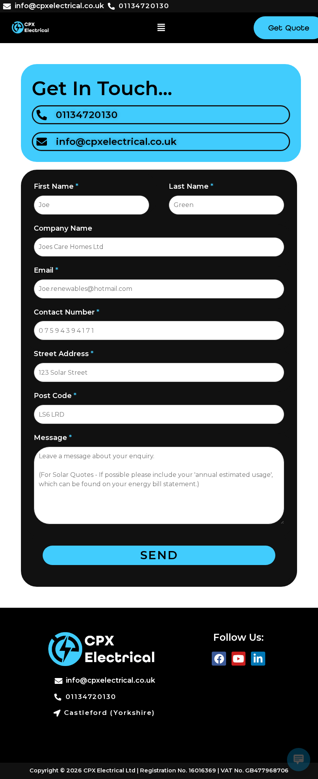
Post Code (55, 395)
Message (53, 437)
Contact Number (66, 312)
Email (46, 270)
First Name (56, 186)
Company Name (63, 228)
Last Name (191, 186)
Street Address (63, 354)
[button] (161, 27)
